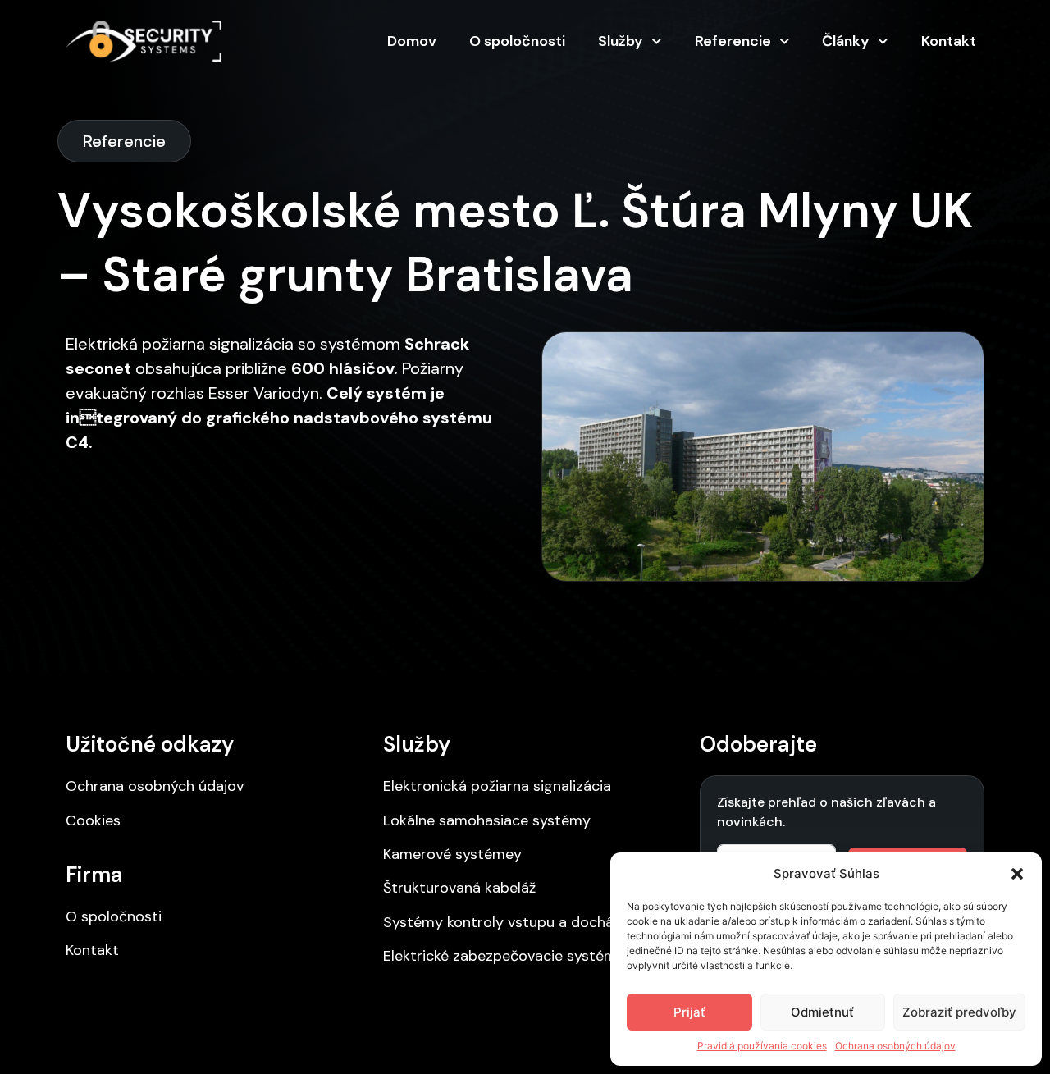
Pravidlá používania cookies (762, 1046)
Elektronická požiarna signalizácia (497, 786)
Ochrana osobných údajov (895, 1046)
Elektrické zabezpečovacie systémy (504, 956)
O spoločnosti (517, 41)
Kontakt (948, 41)
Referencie (733, 41)
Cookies (93, 820)
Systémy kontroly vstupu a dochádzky (514, 922)
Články (846, 41)
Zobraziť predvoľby (959, 1012)
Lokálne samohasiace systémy (487, 820)
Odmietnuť (822, 1012)
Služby (620, 41)
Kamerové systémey (452, 854)
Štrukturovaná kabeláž (459, 888)
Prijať (689, 1012)
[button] (1017, 874)
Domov (411, 41)
